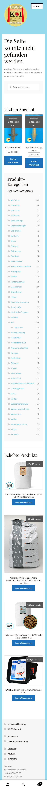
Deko (13, 241)
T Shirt (14, 368)
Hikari (13, 297)
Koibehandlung (18, 332)
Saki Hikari (15, 358)
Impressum (13, 736)
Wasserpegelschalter (20, 409)
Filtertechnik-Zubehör (21, 266)
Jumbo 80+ (16, 307)
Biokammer (16, 230)
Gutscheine (16, 292)
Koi (12, 322)
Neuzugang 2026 (18, 342)
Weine (14, 419)
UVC (13, 393)
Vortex (14, 398)
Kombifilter (16, 337)
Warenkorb (36, 782)
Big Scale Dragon (18, 225)
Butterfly (15, 236)
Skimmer (15, 363)
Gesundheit (16, 286)
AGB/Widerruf (14, 729)
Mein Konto (8, 784)
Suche (23, 784)
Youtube (11, 753)
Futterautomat (17, 281)
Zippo (13, 429)
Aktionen (15, 215)
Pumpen (15, 353)
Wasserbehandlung (19, 403)
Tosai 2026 (16, 378)
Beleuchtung (16, 220)
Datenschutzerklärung (18, 741)
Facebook (12, 748)
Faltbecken (16, 251)
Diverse (14, 246)
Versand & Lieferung (17, 724)
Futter (14, 276)
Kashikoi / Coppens (19, 312)
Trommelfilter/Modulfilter (22, 383)
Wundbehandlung (19, 424)
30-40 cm (18, 327)
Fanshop (15, 256)
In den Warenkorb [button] (13, 160)
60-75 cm (15, 210)
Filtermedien (16, 261)
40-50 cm (15, 200)
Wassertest (16, 414)
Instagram (12, 758)
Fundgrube (16, 271)
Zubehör (15, 434)
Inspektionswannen (20, 302)
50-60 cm (15, 205)
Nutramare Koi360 (19, 347)
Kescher (14, 317)
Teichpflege (16, 373)
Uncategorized (17, 388)
